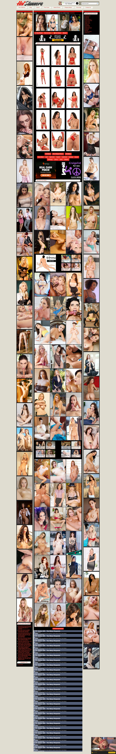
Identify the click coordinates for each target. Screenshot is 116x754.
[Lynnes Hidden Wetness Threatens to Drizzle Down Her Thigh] (74, 602)
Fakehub (87, 29)
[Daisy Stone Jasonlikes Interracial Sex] (91, 71)
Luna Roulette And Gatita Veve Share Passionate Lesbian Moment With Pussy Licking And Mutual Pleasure (25, 648)
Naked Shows (57, 7)
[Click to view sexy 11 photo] (73, 130)
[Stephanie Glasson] (24, 464)
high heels (52, 157)
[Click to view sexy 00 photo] (43, 65)
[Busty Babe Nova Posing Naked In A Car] (24, 97)
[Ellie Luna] (63, 30)
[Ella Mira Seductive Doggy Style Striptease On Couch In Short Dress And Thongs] (24, 415)
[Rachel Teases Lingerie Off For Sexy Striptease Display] (91, 657)
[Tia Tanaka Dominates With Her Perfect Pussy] (91, 583)
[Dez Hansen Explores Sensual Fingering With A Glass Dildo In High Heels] (42, 229)
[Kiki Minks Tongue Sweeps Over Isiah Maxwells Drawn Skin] (74, 253)
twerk (61, 159)
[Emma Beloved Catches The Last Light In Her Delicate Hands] (74, 506)
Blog (31, 7)
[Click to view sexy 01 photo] (58, 65)
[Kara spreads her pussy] (74, 578)
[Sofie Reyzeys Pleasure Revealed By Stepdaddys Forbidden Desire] (58, 602)
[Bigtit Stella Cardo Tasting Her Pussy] (91, 217)
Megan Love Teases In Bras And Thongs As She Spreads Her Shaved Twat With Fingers (25, 644)
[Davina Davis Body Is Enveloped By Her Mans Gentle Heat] (42, 320)
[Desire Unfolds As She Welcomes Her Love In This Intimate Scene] (24, 244)
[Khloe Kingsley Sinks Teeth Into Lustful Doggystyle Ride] (58, 554)
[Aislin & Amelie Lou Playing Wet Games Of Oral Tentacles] (24, 439)
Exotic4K (87, 24)
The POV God (87, 15)
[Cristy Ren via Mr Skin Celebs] (24, 512)
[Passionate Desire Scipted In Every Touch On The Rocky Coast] (24, 24)
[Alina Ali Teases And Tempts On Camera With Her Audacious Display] (91, 291)
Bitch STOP (87, 21)
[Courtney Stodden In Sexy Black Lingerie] (24, 537)
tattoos (56, 159)
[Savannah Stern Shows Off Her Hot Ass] (42, 506)
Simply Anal (87, 23)
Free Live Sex (47, 33)
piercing (71, 157)
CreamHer (87, 25)
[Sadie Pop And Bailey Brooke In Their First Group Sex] (74, 392)
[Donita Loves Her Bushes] (91, 437)
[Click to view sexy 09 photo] (43, 130)
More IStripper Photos (58, 153)
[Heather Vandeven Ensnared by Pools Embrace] (42, 482)
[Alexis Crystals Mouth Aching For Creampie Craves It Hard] (91, 95)
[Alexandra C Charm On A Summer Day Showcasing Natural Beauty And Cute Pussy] (74, 229)
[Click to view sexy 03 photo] (43, 87)
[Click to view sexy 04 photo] (58, 87)
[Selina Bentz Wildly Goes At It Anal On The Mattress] (24, 122)
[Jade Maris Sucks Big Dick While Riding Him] (91, 413)
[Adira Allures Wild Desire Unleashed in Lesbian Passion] (91, 559)
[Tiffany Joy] (91, 120)
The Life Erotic (88, 31)
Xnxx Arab (78, 7)
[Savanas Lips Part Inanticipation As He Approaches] (91, 193)
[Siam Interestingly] (74, 344)
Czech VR (87, 18)
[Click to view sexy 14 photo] (73, 151)
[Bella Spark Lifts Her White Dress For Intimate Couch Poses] (24, 488)
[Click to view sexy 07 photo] (58, 108)
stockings (50, 159)
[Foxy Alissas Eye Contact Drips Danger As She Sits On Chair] (42, 296)
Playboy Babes (68, 7)
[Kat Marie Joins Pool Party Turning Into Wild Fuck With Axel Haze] (91, 242)
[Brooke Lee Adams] (24, 586)
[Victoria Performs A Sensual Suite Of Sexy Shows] (42, 530)
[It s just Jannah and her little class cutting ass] (91, 315)
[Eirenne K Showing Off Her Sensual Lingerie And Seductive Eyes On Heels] (24, 390)
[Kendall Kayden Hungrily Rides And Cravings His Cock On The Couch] (74, 530)
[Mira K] (58, 506)
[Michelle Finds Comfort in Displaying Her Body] (91, 46)
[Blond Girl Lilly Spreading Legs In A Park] (58, 320)
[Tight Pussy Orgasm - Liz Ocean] (24, 366)
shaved (76, 157)
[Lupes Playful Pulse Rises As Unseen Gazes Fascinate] (91, 486)
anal (47, 157)
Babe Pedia (20, 664)
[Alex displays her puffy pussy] (58, 530)
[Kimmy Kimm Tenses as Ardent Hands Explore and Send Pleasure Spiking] (74, 368)
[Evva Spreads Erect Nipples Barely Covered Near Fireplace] (58, 416)
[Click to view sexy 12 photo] (43, 151)
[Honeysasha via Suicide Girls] (42, 578)
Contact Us (88, 7)
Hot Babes (48, 153)
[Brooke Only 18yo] (42, 416)
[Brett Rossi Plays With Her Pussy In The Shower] (91, 266)
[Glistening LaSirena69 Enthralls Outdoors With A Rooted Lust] (74, 30)
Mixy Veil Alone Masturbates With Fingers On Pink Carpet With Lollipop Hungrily (24, 639)
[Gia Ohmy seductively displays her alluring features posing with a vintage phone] (24, 293)
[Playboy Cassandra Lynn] (24, 268)
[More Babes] (24, 73)
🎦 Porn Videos (57, 33)
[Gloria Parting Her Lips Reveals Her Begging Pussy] (91, 510)
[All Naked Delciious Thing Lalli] (42, 626)
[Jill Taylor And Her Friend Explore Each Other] (24, 146)
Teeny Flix (87, 32)
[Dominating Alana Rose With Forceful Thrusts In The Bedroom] (58, 440)
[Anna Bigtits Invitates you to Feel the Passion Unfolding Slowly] (91, 608)
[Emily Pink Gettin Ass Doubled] (74, 320)
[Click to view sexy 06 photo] (43, 108)
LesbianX (87, 17)
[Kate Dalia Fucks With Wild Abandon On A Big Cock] (52, 30)
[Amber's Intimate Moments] (74, 440)
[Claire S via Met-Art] (91, 632)
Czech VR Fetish (88, 20)
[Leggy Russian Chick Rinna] (24, 342)
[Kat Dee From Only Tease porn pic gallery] (74, 296)
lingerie (58, 157)
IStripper (72, 13)
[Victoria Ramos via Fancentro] (42, 392)
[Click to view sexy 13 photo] (58, 151)
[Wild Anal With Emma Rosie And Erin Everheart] (91, 364)
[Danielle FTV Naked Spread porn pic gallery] (91, 144)
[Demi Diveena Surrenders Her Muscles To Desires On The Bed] (91, 461)
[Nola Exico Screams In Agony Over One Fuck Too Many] (58, 344)
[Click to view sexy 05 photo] (73, 87)
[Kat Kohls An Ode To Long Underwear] (74, 205)
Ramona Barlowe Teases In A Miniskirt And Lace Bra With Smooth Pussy (24, 658)
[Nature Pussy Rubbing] (24, 195)
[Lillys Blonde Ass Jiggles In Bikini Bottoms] (42, 368)
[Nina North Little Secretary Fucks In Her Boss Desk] (24, 220)
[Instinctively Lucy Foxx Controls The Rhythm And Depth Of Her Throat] (58, 482)
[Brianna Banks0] (42, 602)
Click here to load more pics (58, 628)
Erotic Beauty (88, 19)
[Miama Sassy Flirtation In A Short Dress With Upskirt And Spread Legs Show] (58, 626)
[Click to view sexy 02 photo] (73, 65)
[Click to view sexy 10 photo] (58, 130)
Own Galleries (21, 7)
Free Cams (46, 7)
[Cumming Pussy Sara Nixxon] (74, 626)
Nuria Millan (41, 13)
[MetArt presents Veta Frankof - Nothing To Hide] (58, 368)
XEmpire (65, 33)
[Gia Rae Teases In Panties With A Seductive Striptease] (42, 440)
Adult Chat (87, 26)
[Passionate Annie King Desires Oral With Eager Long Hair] (91, 535)
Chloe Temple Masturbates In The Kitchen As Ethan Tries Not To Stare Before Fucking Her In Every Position (25, 655)
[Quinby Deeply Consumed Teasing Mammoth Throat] (58, 253)
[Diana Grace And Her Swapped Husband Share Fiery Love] (91, 339)
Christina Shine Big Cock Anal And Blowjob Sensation (25, 642)
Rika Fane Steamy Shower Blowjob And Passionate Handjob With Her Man (24, 631)
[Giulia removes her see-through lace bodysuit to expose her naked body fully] (42, 253)
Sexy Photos (39, 33)
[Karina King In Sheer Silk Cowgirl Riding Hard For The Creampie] (42, 554)
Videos (38, 7)
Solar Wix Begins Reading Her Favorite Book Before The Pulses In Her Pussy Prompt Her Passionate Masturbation (25, 635)
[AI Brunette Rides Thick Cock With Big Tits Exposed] (41, 30)
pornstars (54, 13)
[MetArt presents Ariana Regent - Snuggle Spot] (58, 578)
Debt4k (86, 30)
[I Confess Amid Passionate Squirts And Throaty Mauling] (24, 317)
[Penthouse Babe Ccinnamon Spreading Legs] (58, 392)
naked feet (64, 157)
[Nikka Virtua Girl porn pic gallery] (24, 610)
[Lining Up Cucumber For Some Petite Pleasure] (24, 49)
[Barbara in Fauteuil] (24, 171)
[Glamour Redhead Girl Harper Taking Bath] (74, 482)
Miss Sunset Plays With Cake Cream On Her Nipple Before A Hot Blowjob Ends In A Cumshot (25, 627)
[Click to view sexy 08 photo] (73, 108)
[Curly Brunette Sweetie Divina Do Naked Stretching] (91, 388)
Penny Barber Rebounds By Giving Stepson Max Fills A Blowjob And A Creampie (24, 651)
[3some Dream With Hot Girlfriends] (42, 205)
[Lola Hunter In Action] (74, 416)
